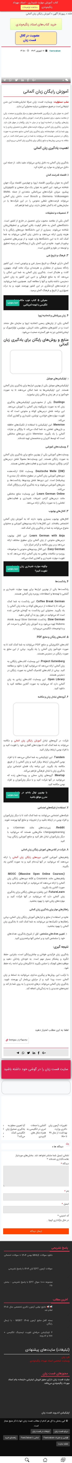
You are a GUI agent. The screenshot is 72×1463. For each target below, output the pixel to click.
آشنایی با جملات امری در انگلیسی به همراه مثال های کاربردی (36, 1131)
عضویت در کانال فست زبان (29, 38)
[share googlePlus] (34, 80)
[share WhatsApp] (10, 80)
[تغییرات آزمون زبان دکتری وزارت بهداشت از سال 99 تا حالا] (57, 1111)
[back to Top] (67, 1448)
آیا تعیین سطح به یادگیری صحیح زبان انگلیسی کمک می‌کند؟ (15, 1131)
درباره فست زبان (61, 1431)
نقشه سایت (63, 1444)
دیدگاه (65, 1164)
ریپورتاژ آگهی (59, 14)
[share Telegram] (4, 80)
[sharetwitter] (28, 1053)
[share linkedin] (34, 1053)
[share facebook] (28, 80)
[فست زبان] (45, 1459)
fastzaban (54, 51)
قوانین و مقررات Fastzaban (56, 1437)
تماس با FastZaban (30, 1437)
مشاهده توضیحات (30, 7)
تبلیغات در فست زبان (41, 1431)
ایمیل (65, 1204)
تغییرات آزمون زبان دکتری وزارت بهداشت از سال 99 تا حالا (58, 1131)
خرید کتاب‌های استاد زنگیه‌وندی (36, 24)
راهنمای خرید (10, 1437)
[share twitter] (16, 80)
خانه (70, 14)
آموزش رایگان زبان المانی (27, 741)
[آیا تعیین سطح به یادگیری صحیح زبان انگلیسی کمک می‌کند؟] (15, 1111)
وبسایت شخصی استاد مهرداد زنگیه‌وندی (50, 1361)
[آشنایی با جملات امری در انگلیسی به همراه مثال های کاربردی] (36, 1111)
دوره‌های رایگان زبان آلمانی (26, 857)
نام (66, 1191)
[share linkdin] (22, 80)
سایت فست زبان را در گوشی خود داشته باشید (36, 1069)
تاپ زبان (66, 1357)
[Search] (27, 1459)
